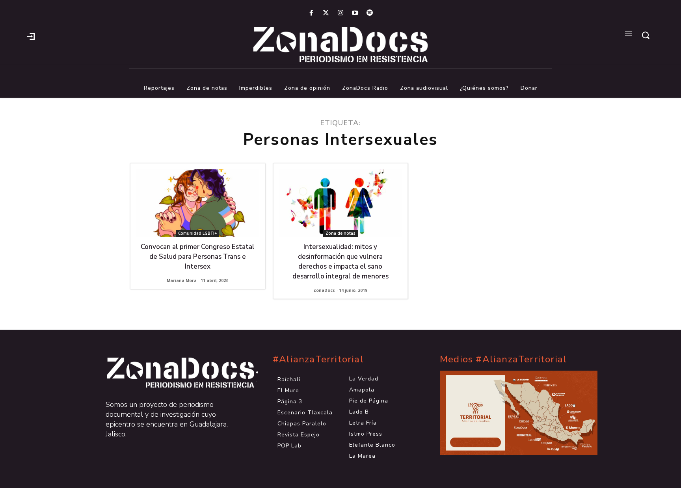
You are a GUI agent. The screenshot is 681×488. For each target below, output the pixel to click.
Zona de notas (340, 233)
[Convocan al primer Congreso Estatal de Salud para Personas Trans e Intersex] (197, 203)
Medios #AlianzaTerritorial (503, 359)
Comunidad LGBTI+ (197, 233)
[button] (645, 35)
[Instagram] (340, 13)
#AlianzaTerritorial (318, 359)
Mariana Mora (182, 280)
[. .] (173, 372)
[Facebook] (311, 13)
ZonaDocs (324, 290)
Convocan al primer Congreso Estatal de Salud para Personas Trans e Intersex (198, 256)
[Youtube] (355, 13)
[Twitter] (325, 13)
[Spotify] (370, 13)
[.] (31, 35)
